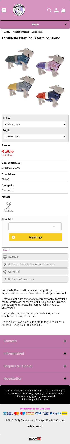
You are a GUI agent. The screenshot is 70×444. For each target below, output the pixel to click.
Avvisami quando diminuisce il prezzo (31, 264)
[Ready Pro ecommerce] (35, 438)
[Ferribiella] (8, 212)
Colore (7, 118)
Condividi (14, 271)
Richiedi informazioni (21, 279)
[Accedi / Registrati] (56, 10)
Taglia (6, 130)
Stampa (13, 256)
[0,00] (63, 10)
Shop (35, 24)
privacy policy (35, 426)
